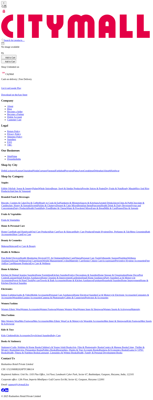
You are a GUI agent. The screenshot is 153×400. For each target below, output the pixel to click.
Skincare (13, 246)
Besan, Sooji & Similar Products (66, 188)
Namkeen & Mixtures (70, 203)
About (10, 106)
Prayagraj (69, 170)
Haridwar (114, 170)
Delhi (3, 170)
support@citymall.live (18, 384)
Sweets (34, 205)
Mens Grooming (138, 231)
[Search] (2, 7)
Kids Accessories (22, 335)
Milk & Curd (111, 208)
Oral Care (31, 260)
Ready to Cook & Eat (49, 203)
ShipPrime (12, 156)
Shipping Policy (14, 136)
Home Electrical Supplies (85, 295)
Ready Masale (128, 188)
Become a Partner (15, 114)
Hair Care (54, 231)
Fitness (78, 258)
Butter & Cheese (59, 208)
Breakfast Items (84, 205)
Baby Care (56, 335)
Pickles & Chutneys (46, 205)
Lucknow (11, 170)
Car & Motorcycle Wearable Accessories (85, 321)
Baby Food (45, 208)
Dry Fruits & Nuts (113, 188)
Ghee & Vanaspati (22, 191)
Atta (11, 191)
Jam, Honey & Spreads (20, 205)
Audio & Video (23, 295)
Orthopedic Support (109, 258)
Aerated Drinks (106, 203)
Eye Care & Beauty (26, 246)
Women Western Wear (67, 309)
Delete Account (14, 117)
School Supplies (43, 335)
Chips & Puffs (125, 203)
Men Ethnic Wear (57, 321)
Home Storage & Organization (112, 275)
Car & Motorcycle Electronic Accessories (116, 295)
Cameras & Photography (53, 297)
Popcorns (96, 205)
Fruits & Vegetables (10, 220)
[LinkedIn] (6, 391)
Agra (81, 170)
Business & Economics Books (113, 350)
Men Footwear (26, 321)
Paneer (120, 208)
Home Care (6, 231)
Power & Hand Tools (22, 280)
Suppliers (11, 139)
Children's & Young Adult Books (56, 347)
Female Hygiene (101, 231)
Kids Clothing (7, 335)
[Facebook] (3, 391)
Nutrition (123, 258)
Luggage (12, 277)
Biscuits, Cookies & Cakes (13, 203)
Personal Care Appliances (61, 295)
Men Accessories (41, 321)
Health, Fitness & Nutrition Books (23, 352)
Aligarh (106, 170)
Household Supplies (111, 280)
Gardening (77, 277)
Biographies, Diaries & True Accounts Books (77, 350)
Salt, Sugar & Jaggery (22, 188)
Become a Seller (15, 111)
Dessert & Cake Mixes (66, 205)
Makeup (5, 246)
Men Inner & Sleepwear (115, 321)
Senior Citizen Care (93, 260)
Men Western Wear (10, 321)
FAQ (9, 142)
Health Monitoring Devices (33, 258)
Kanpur (19, 170)
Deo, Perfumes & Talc (119, 231)
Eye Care (26, 234)
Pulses (35, 188)
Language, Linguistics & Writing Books (58, 352)
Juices (116, 203)
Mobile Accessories (40, 295)
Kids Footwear (134, 321)
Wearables (17, 297)
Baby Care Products (83, 231)
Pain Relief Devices (10, 258)
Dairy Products (20, 208)
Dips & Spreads (130, 208)
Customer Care (14, 119)
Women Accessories (30, 309)
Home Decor (133, 275)
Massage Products (21, 263)
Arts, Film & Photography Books (88, 347)
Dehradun (98, 170)
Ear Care (9, 263)
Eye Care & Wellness (40, 263)
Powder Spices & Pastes (93, 188)
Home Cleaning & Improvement (56, 277)
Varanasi (51, 170)
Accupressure (108, 260)
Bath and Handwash (21, 231)
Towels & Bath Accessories (53, 280)
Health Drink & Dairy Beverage (116, 205)
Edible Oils (6, 188)
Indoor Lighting (8, 295)
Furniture (97, 280)
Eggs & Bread (98, 208)
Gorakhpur (89, 170)
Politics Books (49, 350)
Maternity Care (76, 260)
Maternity (135, 309)
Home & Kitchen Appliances (79, 280)
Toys (33, 335)
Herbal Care (69, 258)
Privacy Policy (14, 134)
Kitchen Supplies (60, 275)
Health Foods (34, 208)
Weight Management (52, 260)
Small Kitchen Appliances (29, 277)
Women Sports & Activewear (117, 309)
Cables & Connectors (75, 297)
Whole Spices (44, 188)
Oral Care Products (40, 231)
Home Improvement (130, 280)
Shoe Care (17, 234)
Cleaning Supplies (26, 275)
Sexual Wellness (19, 260)
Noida (36, 170)
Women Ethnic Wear (11, 309)
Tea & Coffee (32, 203)
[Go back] (3, 3)
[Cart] (5, 7)
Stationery (6, 347)
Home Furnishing (43, 275)
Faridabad (60, 170)
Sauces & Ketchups (89, 203)
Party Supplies (111, 277)
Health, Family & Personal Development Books (99, 352)
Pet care (36, 280)
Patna (76, 170)
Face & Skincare (66, 231)
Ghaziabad (28, 170)
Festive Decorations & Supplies (83, 275)
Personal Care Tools (90, 258)
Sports (39, 260)
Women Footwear (48, 309)
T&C (9, 145)
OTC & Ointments (54, 258)
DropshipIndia (14, 159)
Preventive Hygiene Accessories (130, 260)
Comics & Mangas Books (116, 347)
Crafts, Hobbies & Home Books (26, 347)
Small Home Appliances (93, 277)
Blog (9, 109)
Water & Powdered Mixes (79, 208)
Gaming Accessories (31, 297)
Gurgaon (43, 170)
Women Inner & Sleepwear (90, 309)
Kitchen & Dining (9, 275)
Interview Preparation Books (29, 350)
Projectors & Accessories (96, 297)
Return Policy (13, 131)
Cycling (65, 260)
